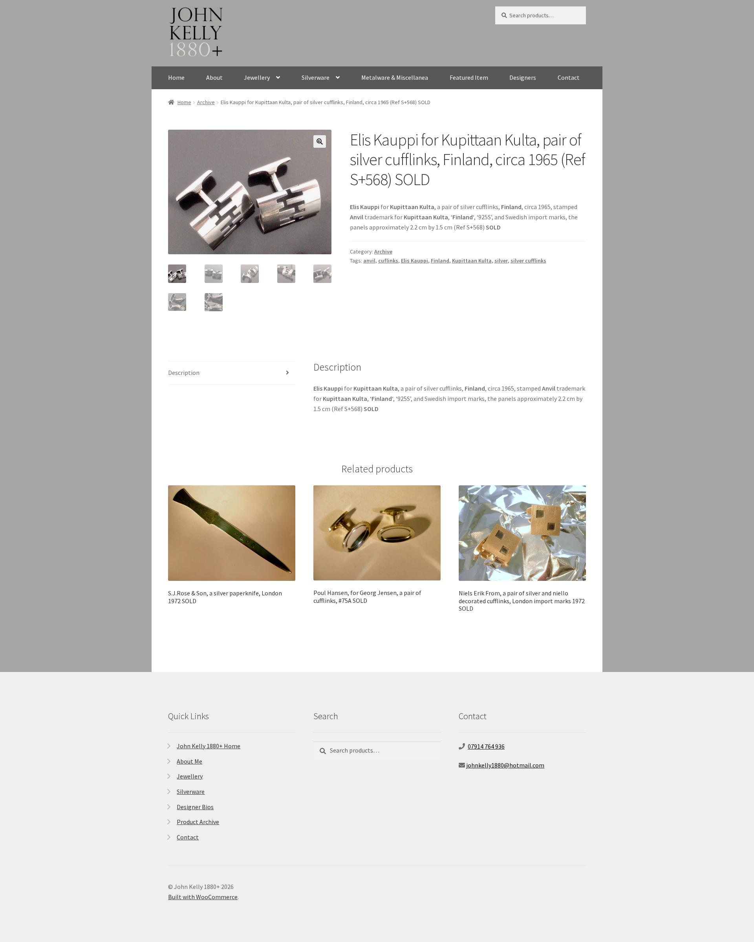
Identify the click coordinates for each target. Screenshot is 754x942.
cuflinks (388, 260)
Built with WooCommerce (203, 897)
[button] (319, 141)
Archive (206, 102)
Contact (569, 77)
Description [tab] (183, 372)
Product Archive (198, 822)
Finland (440, 260)
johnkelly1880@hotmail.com (505, 765)
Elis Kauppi (414, 260)
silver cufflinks (528, 260)
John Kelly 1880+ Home (208, 746)
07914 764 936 (486, 746)
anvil (369, 260)
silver (501, 260)
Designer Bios (195, 807)
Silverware (315, 77)
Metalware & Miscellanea (394, 77)
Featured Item (469, 77)
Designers (522, 77)
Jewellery (257, 77)
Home (176, 77)
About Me (189, 761)
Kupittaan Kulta (472, 260)
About (214, 77)
